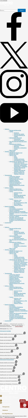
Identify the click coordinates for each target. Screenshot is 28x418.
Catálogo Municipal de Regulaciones (19, 168)
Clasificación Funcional (6, 371)
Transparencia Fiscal (14, 184)
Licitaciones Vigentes (14, 176)
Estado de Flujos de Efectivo (7, 346)
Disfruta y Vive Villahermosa (17, 201)
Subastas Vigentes (14, 180)
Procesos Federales (14, 177)
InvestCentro (8, 222)
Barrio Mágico (17, 204)
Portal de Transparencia (15, 182)
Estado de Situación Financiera (8, 349)
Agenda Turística (18, 205)
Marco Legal (12, 150)
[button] (14, 225)
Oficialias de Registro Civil (15, 152)
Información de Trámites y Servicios (18, 161)
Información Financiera (6, 326)
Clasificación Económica (6, 368)
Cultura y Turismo (9, 187)
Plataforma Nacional (14, 181)
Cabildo (11, 131)
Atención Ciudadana (14, 210)
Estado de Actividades (6, 340)
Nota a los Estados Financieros (8, 358)
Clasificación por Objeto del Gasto (9, 377)
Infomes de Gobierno (19, 145)
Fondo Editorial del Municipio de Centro (19, 197)
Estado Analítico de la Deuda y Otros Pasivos (11, 334)
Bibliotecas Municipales (20, 195)
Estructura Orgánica (19, 140)
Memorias (16, 146)
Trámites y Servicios (10, 151)
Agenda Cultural (18, 192)
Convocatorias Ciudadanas (16, 209)
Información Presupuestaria (7, 359)
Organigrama (17, 139)
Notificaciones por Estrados (16, 179)
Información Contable (5, 331)
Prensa (16, 149)
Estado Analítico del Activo (7, 337)
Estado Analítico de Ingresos (7, 362)
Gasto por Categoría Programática (9, 381)
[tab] (14, 331)
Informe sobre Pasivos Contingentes (9, 355)
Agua (15, 156)
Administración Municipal (15, 137)
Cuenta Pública (19, 326)
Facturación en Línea (19, 160)
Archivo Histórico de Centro (16, 190)
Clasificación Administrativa (7, 365)
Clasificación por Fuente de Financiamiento (11, 374)
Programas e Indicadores (20, 147)
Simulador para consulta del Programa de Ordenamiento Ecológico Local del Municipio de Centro (17, 219)
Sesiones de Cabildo (19, 134)
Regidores (16, 132)
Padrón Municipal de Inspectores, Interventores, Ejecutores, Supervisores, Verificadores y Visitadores (21, 164)
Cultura (11, 191)
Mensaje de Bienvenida (15, 130)
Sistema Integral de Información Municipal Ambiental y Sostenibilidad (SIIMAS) (18, 213)
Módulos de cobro (13, 154)
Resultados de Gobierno (15, 144)
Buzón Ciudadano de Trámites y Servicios (19, 173)
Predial (15, 157)
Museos (16, 194)
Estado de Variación (5, 352)
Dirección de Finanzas (17, 325)
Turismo (11, 199)
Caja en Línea (12, 155)
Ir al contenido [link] (3, 0)
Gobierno (7, 129)
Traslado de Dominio (19, 159)
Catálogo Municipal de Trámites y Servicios (19, 171)
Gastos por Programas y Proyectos (9, 384)
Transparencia (8, 175)
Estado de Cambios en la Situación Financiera (11, 343)
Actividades (12, 207)
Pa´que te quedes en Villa (20, 202)
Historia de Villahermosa (15, 189)
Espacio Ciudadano (9, 206)
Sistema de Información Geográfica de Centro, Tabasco (18, 216)
